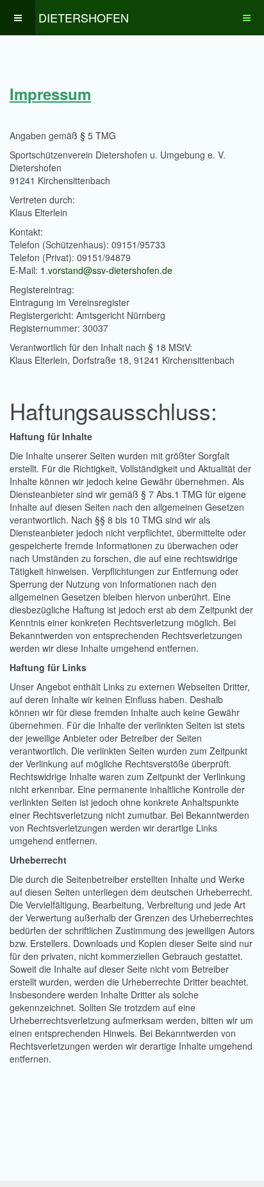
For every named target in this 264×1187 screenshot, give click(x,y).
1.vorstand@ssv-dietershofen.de (106, 270)
